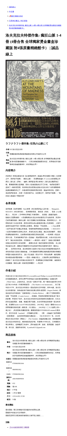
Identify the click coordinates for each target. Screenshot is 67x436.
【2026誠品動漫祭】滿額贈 (19, 427)
